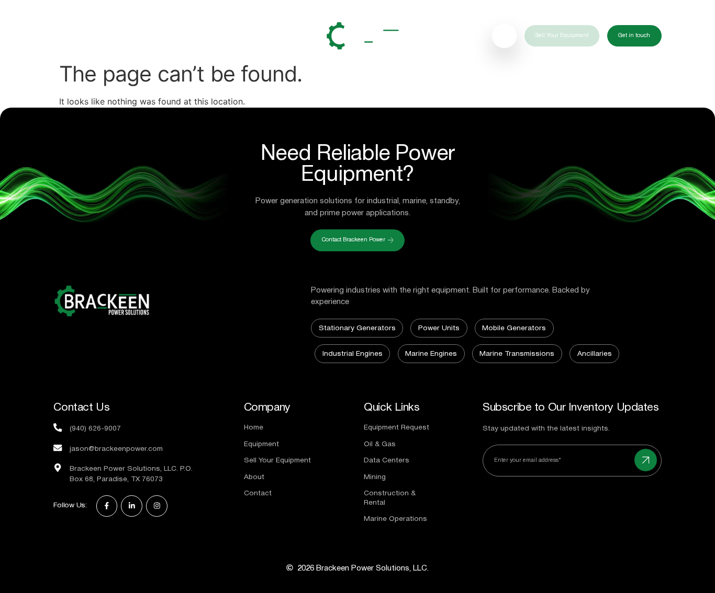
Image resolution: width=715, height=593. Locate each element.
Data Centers (386, 461)
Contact (258, 493)
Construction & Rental (390, 498)
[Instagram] (156, 506)
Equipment (124, 35)
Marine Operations (395, 519)
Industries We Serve (201, 35)
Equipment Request (396, 428)
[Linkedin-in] (131, 506)
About (269, 35)
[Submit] (645, 460)
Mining (375, 477)
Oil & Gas (380, 444)
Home (72, 35)
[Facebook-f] (107, 506)
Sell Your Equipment (277, 461)
